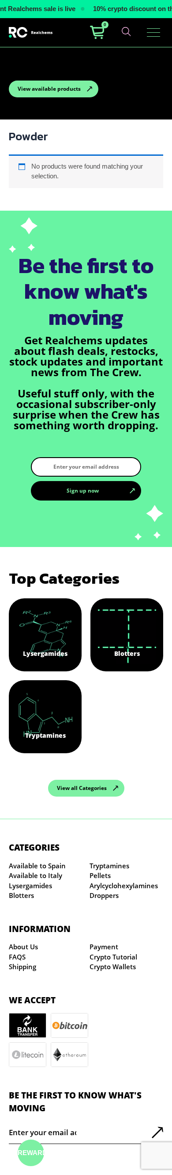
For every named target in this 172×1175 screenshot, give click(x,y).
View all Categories (82, 788)
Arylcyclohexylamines (124, 885)
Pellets (100, 875)
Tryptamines (109, 865)
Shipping (22, 966)
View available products (49, 88)
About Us (23, 946)
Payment (104, 946)
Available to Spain (37, 865)
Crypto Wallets (113, 966)
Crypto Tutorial (113, 956)
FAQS (17, 956)
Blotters (21, 895)
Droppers (104, 895)
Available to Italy (35, 875)
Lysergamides (30, 885)
